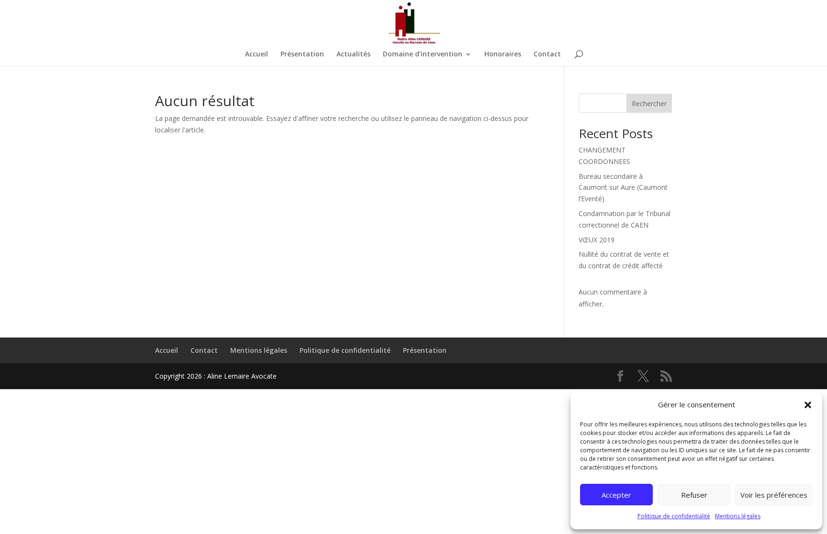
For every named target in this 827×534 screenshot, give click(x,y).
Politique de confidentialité (673, 516)
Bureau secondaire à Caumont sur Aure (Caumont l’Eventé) (623, 188)
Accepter (616, 495)
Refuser (694, 495)
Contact (547, 54)
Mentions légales (737, 516)
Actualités (353, 54)
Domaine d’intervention (422, 54)
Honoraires (502, 54)
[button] (808, 405)
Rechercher (649, 103)
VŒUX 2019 (597, 239)
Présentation (302, 54)
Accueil (256, 54)
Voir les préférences (773, 495)
